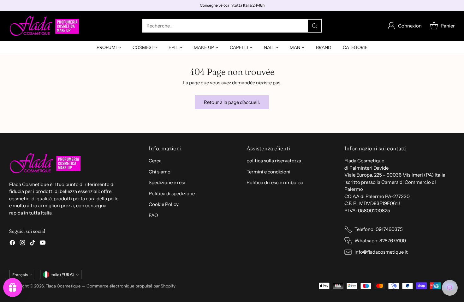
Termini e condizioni (268, 172)
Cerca (155, 161)
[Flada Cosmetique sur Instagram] (22, 244)
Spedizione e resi (167, 182)
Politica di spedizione (172, 193)
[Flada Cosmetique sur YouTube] (42, 244)
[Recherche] (315, 26)
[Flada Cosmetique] (44, 26)
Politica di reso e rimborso (275, 182)
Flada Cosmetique (63, 285)
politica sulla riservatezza (274, 161)
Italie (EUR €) (62, 274)
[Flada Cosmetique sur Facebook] (12, 244)
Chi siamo (159, 172)
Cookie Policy (164, 204)
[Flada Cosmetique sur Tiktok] (32, 244)
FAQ (153, 215)
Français (20, 274)
